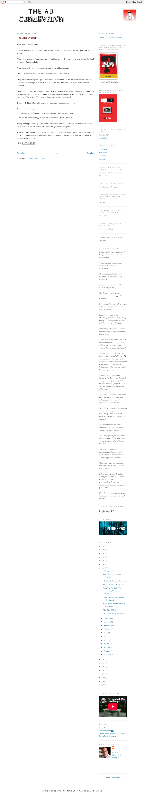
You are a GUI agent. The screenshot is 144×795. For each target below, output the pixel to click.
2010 (104, 674)
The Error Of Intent (110, 610)
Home (56, 153)
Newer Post (21, 153)
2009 (104, 677)
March (106, 647)
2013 (104, 663)
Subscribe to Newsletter (108, 736)
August (107, 629)
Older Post (90, 153)
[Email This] (23, 143)
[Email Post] (19, 143)
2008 (104, 681)
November (108, 618)
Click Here (103, 138)
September (108, 625)
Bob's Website (104, 149)
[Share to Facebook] (31, 143)
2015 (104, 568)
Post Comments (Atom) (36, 158)
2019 (104, 553)
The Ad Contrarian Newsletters (110, 37)
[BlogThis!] (26, 143)
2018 (104, 557)
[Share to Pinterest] (34, 143)
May (106, 640)
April (106, 643)
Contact (102, 159)
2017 (104, 560)
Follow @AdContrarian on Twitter (112, 733)
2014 (104, 659)
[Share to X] (28, 143)
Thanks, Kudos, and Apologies (115, 580)
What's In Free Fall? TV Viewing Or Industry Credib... (112, 591)
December (108, 571)
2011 (104, 670)
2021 (104, 546)
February (107, 651)
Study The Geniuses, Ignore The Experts (113, 598)
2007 (104, 685)
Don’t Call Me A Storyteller (113, 584)
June (106, 636)
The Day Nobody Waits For (113, 613)
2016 (104, 564)
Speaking (102, 155)
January (107, 654)
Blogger (117, 777)
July (106, 632)
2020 (104, 549)
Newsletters (103, 152)
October (107, 622)
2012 (104, 666)
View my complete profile (116, 755)
